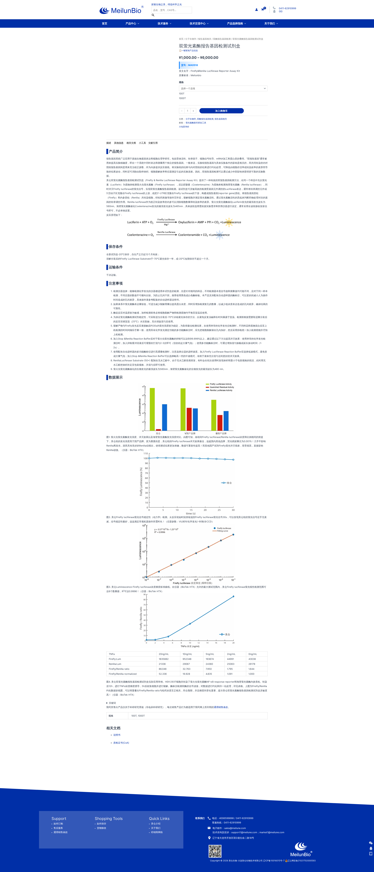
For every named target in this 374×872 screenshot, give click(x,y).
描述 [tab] (108, 142)
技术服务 (163, 23)
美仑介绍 (155, 823)
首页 (104, 23)
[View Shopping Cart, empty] (262, 9)
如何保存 (101, 823)
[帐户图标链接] (256, 9)
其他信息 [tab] (118, 142)
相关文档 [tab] (131, 142)
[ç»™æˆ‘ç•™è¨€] (371, 854)
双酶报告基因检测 (222, 39)
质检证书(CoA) (121, 742)
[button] (137, 23)
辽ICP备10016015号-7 (273, 860)
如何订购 (58, 823)
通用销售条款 (221, 707)
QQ (280, 11)
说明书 (116, 734)
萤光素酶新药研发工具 (196, 122)
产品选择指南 (235, 23)
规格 (181, 82)
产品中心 (131, 23)
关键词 (112, 702)
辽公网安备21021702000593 (302, 860)
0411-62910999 (287, 8)
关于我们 (269, 23)
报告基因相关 (204, 39)
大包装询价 (184, 126)
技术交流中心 (198, 23)
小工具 (142, 142)
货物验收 (101, 827)
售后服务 (58, 827)
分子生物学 (190, 39)
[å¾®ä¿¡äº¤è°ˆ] (371, 843)
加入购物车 (221, 110)
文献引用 (153, 142)
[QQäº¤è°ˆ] (371, 848)
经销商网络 (157, 832)
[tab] (142, 143)
